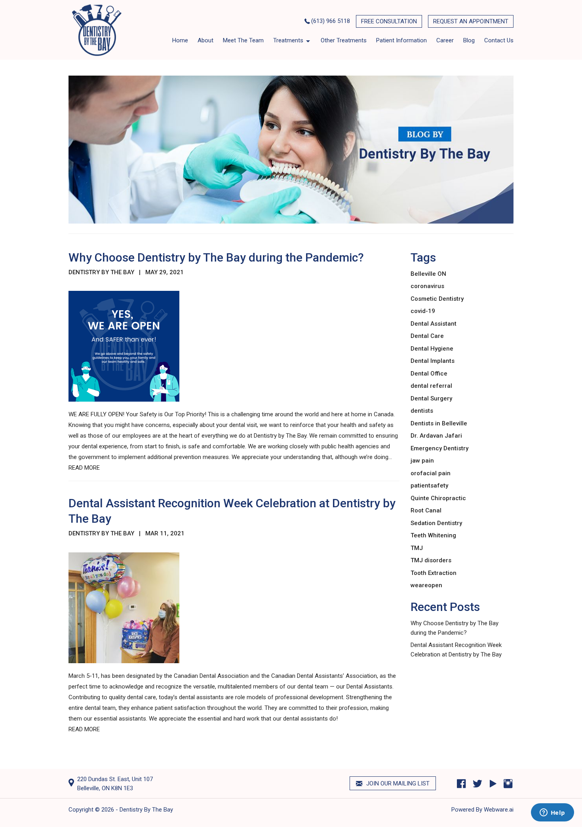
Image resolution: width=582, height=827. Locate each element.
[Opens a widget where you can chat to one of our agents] (552, 813)
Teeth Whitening (433, 535)
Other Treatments (344, 40)
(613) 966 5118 (330, 21)
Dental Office (429, 373)
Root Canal (426, 510)
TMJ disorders (431, 560)
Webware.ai (499, 809)
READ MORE (84, 467)
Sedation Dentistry (436, 523)
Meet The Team (243, 40)
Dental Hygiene (432, 348)
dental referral (431, 385)
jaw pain (422, 460)
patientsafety (429, 485)
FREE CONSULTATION (389, 21)
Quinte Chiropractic (438, 498)
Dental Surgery (431, 398)
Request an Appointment (470, 21)
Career (445, 40)
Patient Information (401, 40)
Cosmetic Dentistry (437, 298)
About (205, 40)
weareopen (426, 585)
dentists (422, 410)
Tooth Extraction (433, 573)
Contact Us (499, 40)
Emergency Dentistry (439, 448)
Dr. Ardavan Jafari (436, 435)
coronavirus (427, 286)
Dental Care (427, 336)
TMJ (417, 548)
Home (180, 40)
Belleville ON (428, 273)
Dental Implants (433, 360)
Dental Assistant (433, 323)
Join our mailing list (397, 783)
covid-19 (423, 311)
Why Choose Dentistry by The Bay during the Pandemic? (216, 257)
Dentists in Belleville (439, 423)
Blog (469, 40)
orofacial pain (431, 473)
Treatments (288, 40)
